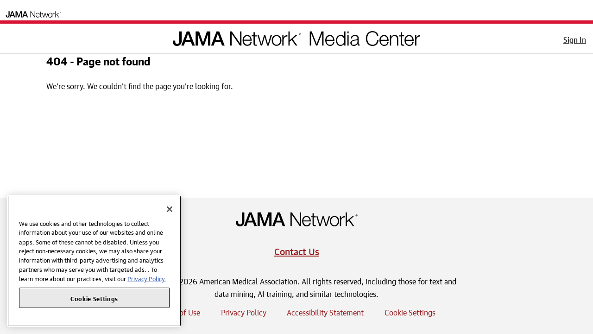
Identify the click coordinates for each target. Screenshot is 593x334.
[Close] (169, 209)
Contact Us (296, 250)
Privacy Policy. (146, 278)
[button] (13, 37)
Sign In (574, 38)
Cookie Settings (410, 311)
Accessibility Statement (325, 311)
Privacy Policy (243, 311)
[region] (94, 261)
